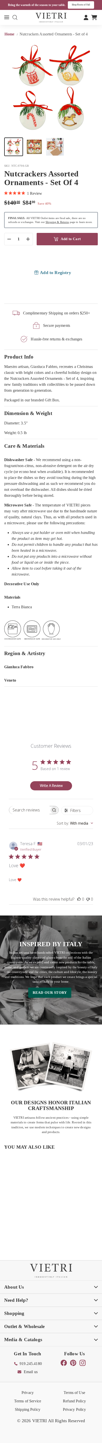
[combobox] (75, 823)
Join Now (87, 4)
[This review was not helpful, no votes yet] (88, 899)
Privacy (28, 1392)
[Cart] (94, 17)
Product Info (19, 357)
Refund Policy (74, 1401)
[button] (13, 147)
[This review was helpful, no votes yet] (79, 899)
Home (10, 34)
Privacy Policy (74, 1409)
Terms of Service (27, 1401)
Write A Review (51, 785)
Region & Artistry (25, 653)
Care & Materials (24, 446)
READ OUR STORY (50, 993)
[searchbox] (29, 810)
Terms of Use (74, 1392)
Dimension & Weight (28, 413)
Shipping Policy (27, 1409)
